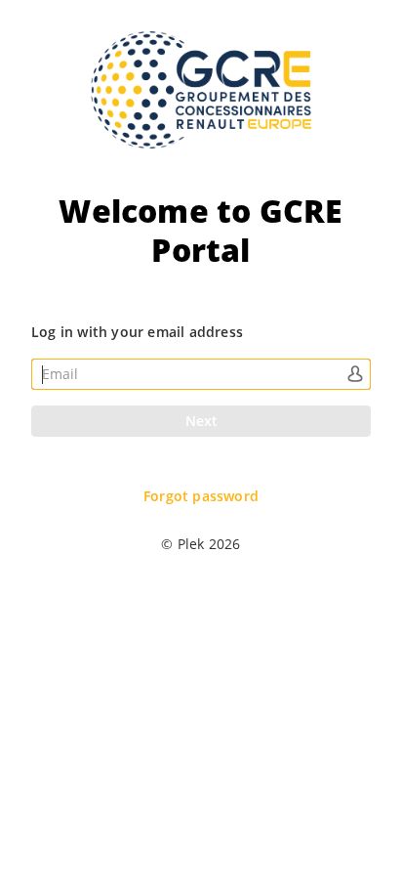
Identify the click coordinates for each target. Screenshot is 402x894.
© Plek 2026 (200, 543)
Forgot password (201, 496)
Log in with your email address (137, 331)
